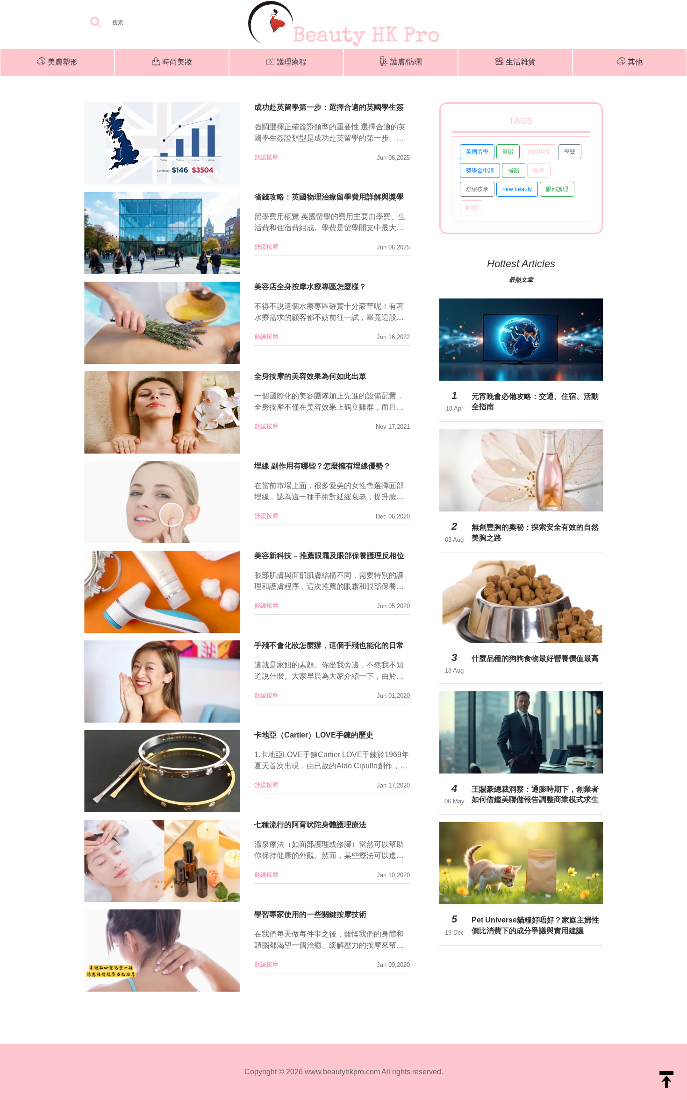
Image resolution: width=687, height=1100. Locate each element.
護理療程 (292, 62)
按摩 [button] (538, 170)
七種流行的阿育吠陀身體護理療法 (310, 825)
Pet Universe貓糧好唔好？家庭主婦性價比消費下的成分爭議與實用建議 (535, 925)
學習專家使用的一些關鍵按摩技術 (310, 914)
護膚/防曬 (406, 62)
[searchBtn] (95, 22)
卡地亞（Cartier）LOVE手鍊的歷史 (313, 735)
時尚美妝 (177, 62)
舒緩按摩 (266, 157)
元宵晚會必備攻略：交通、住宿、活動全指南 (535, 401)
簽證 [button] (508, 152)
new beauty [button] (517, 189)
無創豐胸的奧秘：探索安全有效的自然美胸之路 (535, 532)
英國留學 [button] (477, 152)
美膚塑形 (63, 62)
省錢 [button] (513, 170)
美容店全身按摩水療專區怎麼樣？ (310, 287)
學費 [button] (569, 152)
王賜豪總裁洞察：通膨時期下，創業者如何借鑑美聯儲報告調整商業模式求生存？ (535, 794)
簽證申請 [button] (539, 152)
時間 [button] (471, 208)
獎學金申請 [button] (480, 170)
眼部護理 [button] (557, 189)
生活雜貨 (521, 62)
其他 (635, 62)
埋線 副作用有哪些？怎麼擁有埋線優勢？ (322, 466)
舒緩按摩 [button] (477, 189)
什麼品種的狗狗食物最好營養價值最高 (535, 658)
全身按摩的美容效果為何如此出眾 (310, 376)
